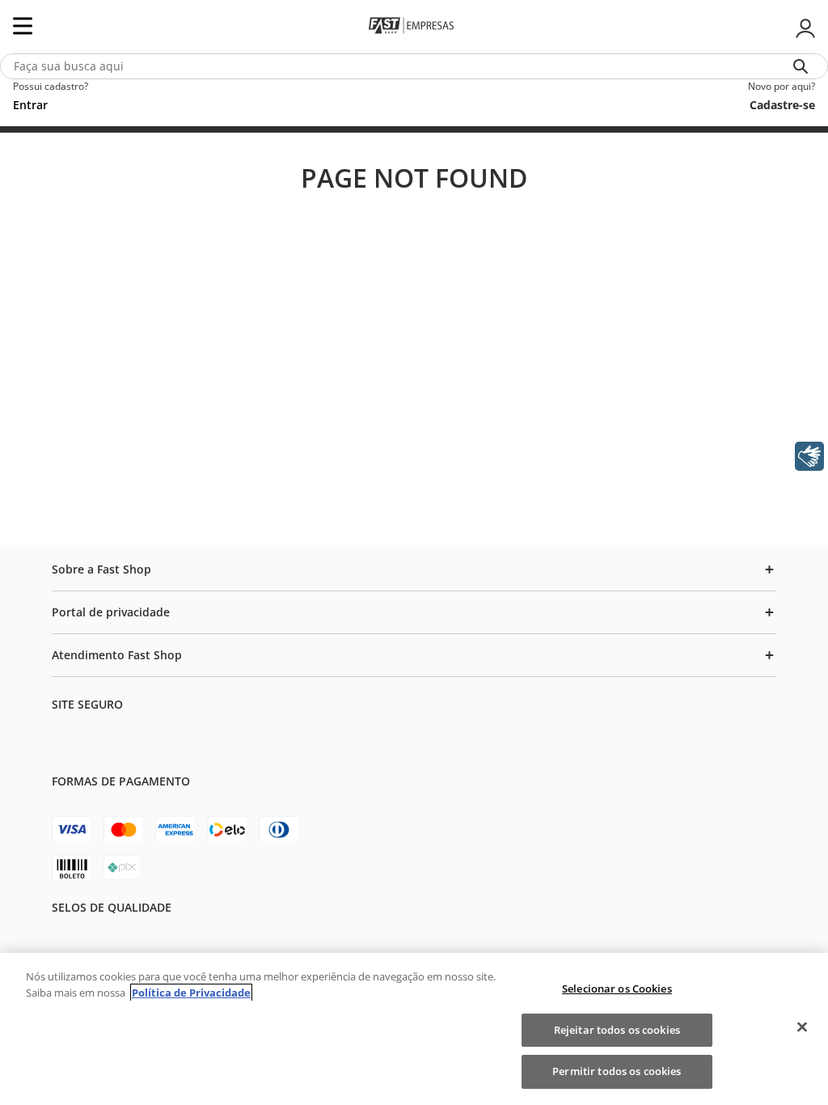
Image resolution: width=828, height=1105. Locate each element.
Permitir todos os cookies (616, 1071)
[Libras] (809, 456)
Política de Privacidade (191, 992)
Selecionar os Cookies (617, 988)
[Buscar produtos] (803, 66)
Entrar (803, 28)
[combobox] (414, 66)
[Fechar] (802, 1027)
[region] (414, 1029)
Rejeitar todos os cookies (617, 1029)
